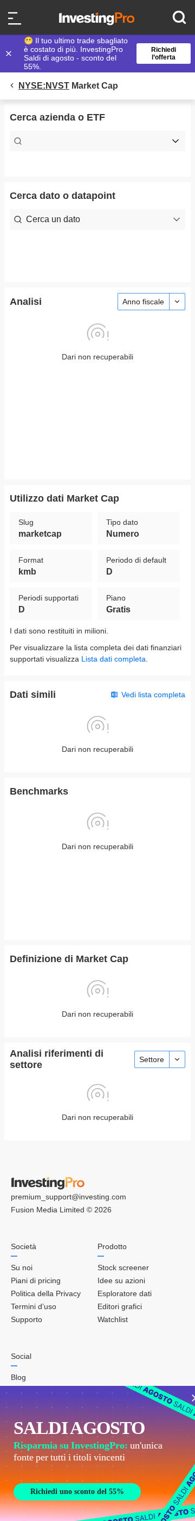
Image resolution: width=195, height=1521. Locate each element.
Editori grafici (120, 1306)
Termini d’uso (33, 1306)
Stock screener (123, 1267)
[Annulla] (9, 53)
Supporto (26, 1319)
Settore (151, 1059)
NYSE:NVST (43, 85)
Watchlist (113, 1319)
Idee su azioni (121, 1280)
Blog (18, 1377)
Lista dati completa (113, 659)
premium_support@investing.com (68, 1196)
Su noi (21, 1267)
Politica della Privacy (46, 1293)
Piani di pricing (36, 1280)
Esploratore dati (125, 1293)
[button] (103, 53)
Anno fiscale (143, 301)
